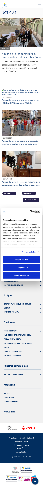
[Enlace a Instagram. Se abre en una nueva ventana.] (27, 456)
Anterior (7, 193)
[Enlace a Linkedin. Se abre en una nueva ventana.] (30, 456)
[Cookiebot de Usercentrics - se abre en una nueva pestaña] (30, 211)
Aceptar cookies (21, 259)
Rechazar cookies (21, 275)
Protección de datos (21, 445)
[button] (31, 200)
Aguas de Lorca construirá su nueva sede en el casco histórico (21, 55)
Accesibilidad (21, 452)
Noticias (7, 393)
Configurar (20, 267)
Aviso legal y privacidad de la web (21, 438)
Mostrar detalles (29, 252)
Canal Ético (21, 448)
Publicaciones (9, 397)
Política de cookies (21, 441)
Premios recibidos (11, 401)
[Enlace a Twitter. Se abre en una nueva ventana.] (23, 456)
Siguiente (27, 193)
